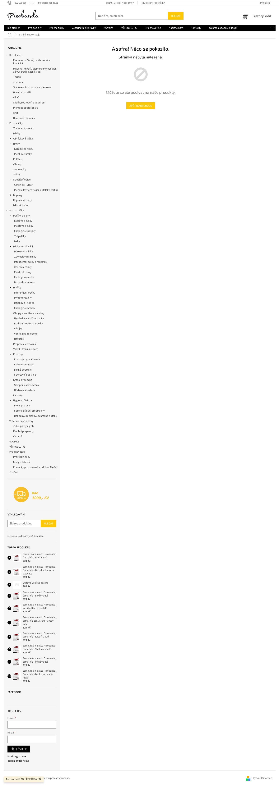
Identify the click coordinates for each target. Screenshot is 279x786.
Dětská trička (20, 205)
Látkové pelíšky (23, 221)
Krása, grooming (22, 380)
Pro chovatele (17, 452)
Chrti (16, 113)
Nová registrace (16, 756)
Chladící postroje (24, 365)
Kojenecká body (22, 200)
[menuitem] (14, 28)
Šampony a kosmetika (27, 385)
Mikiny (16, 133)
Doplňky (17, 195)
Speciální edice (22, 180)
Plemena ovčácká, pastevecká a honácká (31, 62)
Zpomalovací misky (25, 257)
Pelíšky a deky (21, 216)
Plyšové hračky (23, 298)
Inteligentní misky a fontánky (30, 262)
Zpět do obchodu (140, 105)
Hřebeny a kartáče (24, 390)
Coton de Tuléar (23, 185)
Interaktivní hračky (24, 293)
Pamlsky (18, 395)
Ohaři (16, 97)
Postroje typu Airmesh (27, 359)
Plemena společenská (26, 108)
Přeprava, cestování (24, 344)
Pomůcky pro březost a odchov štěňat (35, 467)
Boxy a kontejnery (24, 282)
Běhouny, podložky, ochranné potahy (35, 416)
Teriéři (17, 77)
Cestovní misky (23, 267)
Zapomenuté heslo (18, 761)
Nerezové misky (23, 252)
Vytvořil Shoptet (262, 778)
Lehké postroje (23, 370)
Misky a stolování (23, 247)
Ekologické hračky (24, 308)
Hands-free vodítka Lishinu (29, 318)
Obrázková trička (23, 139)
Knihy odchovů (21, 462)
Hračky (17, 288)
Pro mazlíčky (16, 210)
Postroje (18, 354)
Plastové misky (23, 272)
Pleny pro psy (22, 406)
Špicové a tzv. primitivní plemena (32, 87)
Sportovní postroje (25, 375)
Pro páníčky (16, 123)
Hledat (175, 15)
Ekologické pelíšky (25, 231)
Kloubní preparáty (23, 431)
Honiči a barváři (22, 92)
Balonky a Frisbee (24, 303)
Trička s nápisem (23, 128)
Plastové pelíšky (23, 226)
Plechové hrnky (23, 154)
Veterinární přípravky (21, 421)
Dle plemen (15, 55)
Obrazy (17, 164)
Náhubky (19, 339)
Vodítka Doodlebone (26, 334)
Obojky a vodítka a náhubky (29, 313)
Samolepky (19, 169)
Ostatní (17, 436)
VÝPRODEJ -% (17, 447)
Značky (13, 472)
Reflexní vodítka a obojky (28, 324)
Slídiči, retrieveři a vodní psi (29, 103)
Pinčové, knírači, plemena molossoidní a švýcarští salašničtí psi (35, 70)
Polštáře (18, 159)
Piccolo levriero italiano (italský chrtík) (36, 190)
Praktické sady (21, 457)
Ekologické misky (24, 277)
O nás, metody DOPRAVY (120, 3)
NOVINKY (14, 442)
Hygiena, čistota (22, 400)
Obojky (18, 329)
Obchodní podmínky (153, 3)
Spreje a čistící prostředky (29, 411)
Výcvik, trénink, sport (25, 349)
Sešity (17, 174)
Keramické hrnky (23, 149)
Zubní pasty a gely (23, 426)
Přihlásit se (19, 749)
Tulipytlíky (20, 236)
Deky (17, 241)
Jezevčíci (18, 82)
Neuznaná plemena (24, 118)
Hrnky (16, 144)
